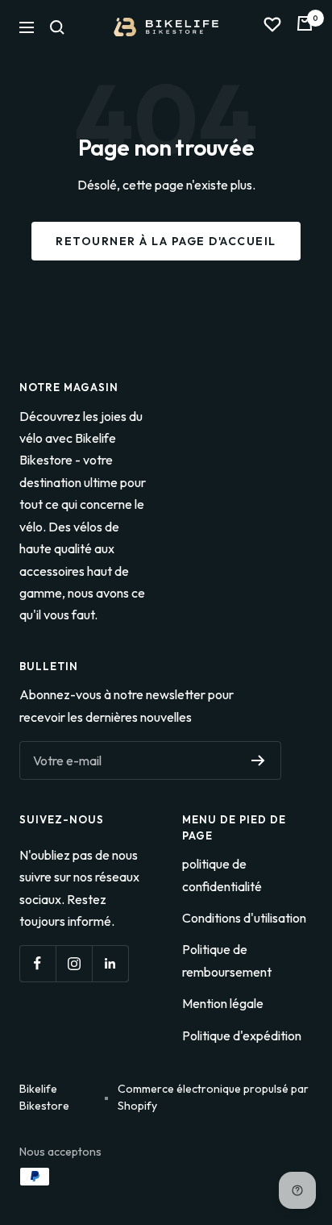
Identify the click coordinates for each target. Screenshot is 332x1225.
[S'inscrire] (258, 760)
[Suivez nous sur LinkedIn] (110, 963)
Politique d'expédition (241, 1035)
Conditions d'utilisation (244, 918)
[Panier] (305, 27)
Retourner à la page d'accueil (166, 241)
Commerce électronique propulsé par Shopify (213, 1097)
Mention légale (223, 1003)
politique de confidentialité (222, 875)
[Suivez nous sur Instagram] (74, 963)
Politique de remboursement (227, 960)
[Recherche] (57, 27)
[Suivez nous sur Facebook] (37, 963)
